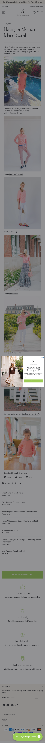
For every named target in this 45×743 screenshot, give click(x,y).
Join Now (33, 381)
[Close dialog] (42, 357)
